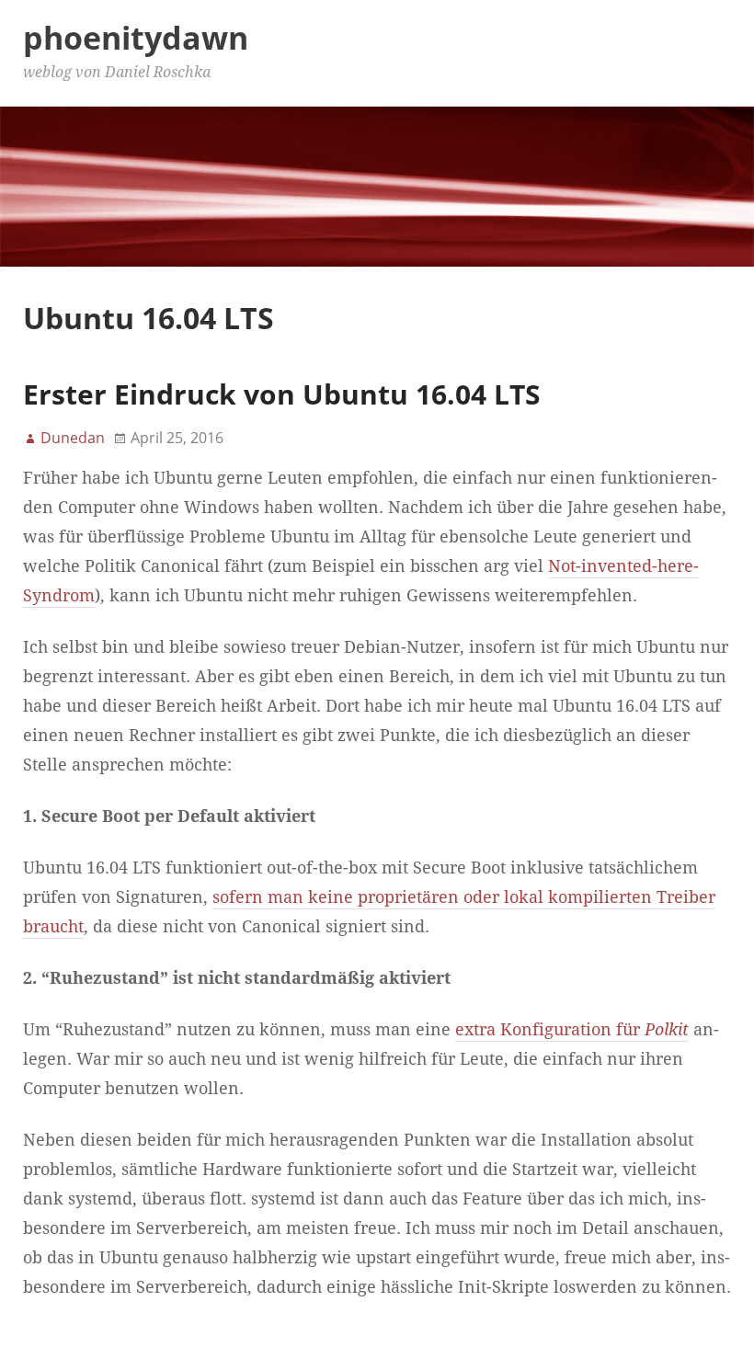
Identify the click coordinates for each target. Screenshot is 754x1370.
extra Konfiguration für (572, 1030)
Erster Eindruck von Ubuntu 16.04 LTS (282, 394)
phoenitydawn (135, 38)
